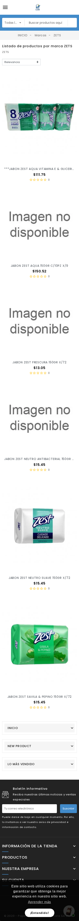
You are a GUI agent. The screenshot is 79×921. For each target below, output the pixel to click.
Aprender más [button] (39, 902)
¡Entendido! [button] (39, 912)
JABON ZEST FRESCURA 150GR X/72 (39, 362)
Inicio (13, 728)
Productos (14, 857)
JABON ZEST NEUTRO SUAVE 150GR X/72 (39, 578)
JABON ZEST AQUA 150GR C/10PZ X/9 (39, 266)
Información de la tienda (30, 846)
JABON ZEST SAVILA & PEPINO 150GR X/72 (39, 697)
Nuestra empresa (20, 868)
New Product (19, 746)
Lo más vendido (21, 764)
